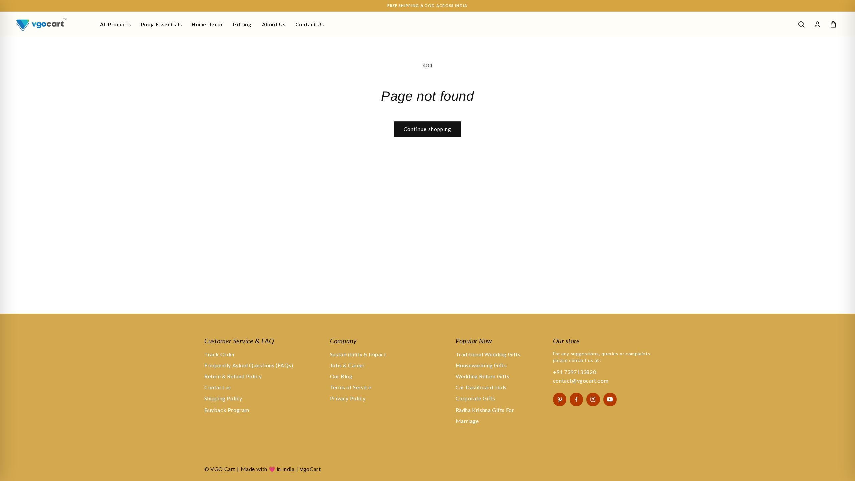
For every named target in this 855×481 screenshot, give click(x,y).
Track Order (219, 354)
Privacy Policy (347, 398)
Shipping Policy (223, 398)
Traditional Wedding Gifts (488, 354)
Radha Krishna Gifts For (485, 410)
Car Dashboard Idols (481, 387)
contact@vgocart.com (580, 380)
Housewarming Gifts (481, 365)
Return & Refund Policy (233, 376)
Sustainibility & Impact (358, 354)
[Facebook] (576, 399)
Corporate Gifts (475, 398)
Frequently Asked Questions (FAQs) (248, 365)
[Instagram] (593, 399)
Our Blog (341, 376)
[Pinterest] (559, 399)
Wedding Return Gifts (483, 376)
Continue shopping (427, 129)
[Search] (801, 24)
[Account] (817, 24)
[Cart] (833, 24)
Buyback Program (226, 410)
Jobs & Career (347, 365)
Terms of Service (350, 387)
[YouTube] (610, 399)
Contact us (217, 387)
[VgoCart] (53, 24)
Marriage (467, 421)
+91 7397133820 (574, 372)
